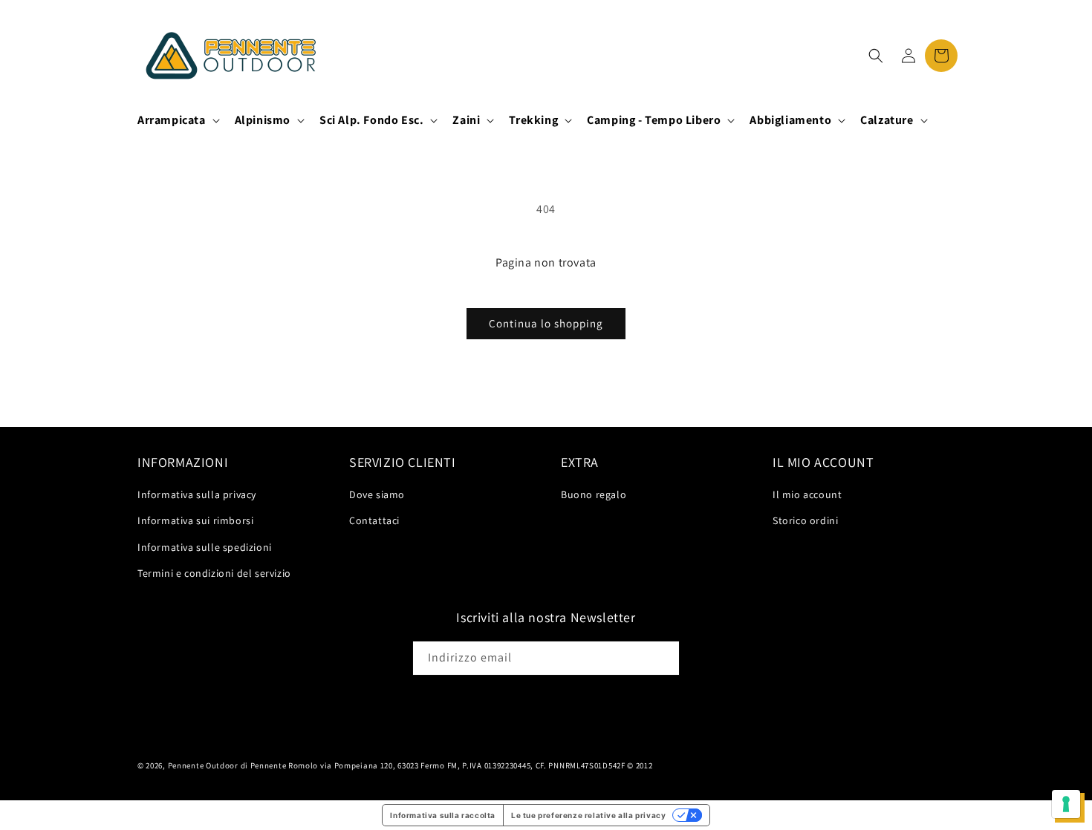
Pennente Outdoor (203, 765)
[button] (177, 120)
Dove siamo (377, 494)
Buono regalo (593, 494)
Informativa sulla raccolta (442, 815)
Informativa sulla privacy (196, 494)
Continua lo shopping (546, 323)
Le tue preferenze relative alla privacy (588, 815)
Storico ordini (805, 520)
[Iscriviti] (662, 658)
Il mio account (807, 494)
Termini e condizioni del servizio (214, 573)
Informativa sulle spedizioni (204, 547)
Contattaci (374, 520)
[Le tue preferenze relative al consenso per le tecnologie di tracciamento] (1066, 804)
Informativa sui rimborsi (195, 520)
